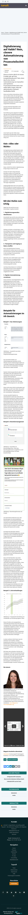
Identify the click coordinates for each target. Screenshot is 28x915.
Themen (6, 32)
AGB (14, 873)
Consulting (14, 857)
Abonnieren (6, 754)
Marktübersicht (14, 859)
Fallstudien (14, 852)
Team (14, 868)
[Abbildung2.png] (14, 434)
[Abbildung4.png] (14, 604)
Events (14, 854)
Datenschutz (14, 870)
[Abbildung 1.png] (14, 336)
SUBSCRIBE (14, 883)
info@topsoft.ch (16, 838)
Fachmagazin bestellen (14, 875)
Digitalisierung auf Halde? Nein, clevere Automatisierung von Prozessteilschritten (14, 33)
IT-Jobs (14, 856)
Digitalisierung (12, 759)
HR (5, 759)
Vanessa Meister (7, 71)
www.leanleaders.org (9, 704)
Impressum (14, 871)
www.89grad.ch (13, 703)
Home (2, 32)
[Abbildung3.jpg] (14, 483)
